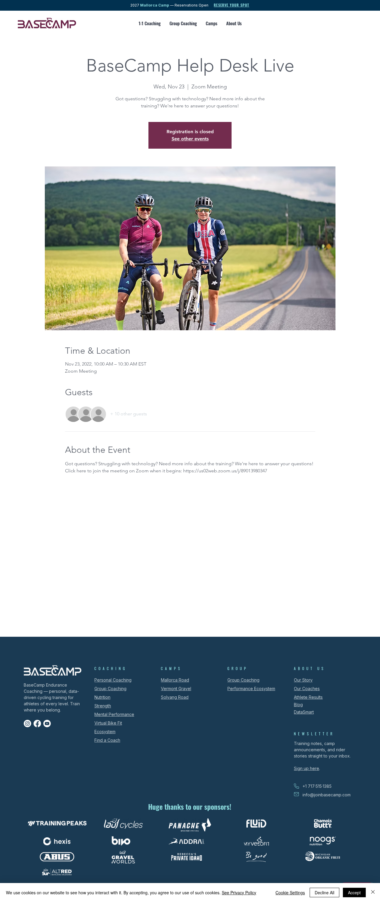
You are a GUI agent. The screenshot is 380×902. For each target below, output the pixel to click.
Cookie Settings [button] (290, 892)
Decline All (324, 892)
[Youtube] (47, 723)
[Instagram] (27, 723)
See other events (190, 139)
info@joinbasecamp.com (327, 794)
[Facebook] (37, 723)
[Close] (372, 892)
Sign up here (306, 768)
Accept (354, 892)
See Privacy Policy (239, 892)
